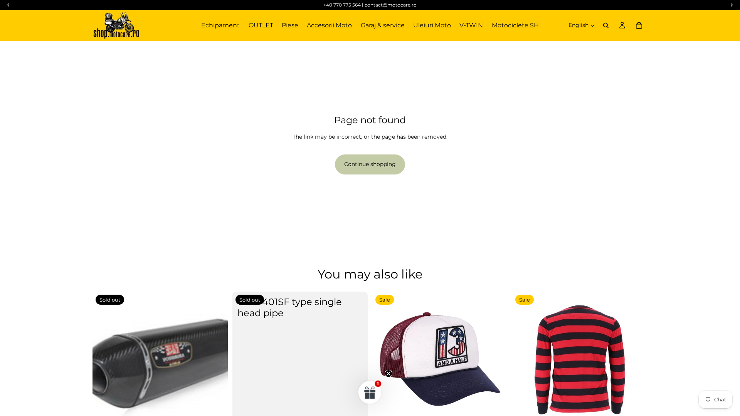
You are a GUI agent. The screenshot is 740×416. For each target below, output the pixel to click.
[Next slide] (636, 359)
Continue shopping (370, 164)
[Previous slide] (523, 359)
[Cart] (639, 25)
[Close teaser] (388, 373)
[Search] (605, 25)
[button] (370, 392)
